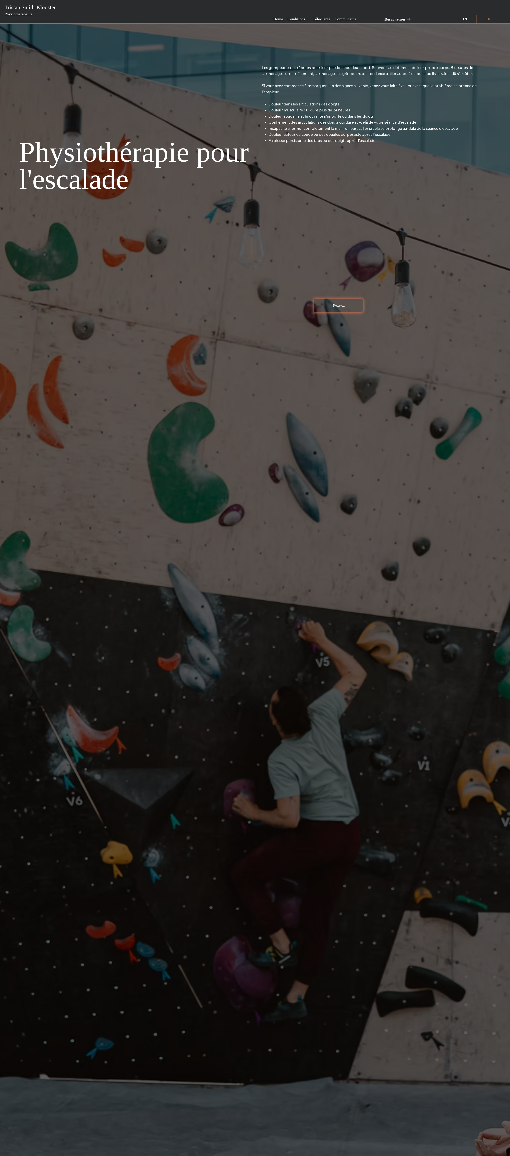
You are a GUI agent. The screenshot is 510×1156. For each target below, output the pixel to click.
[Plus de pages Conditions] (307, 19)
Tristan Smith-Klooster (30, 10)
